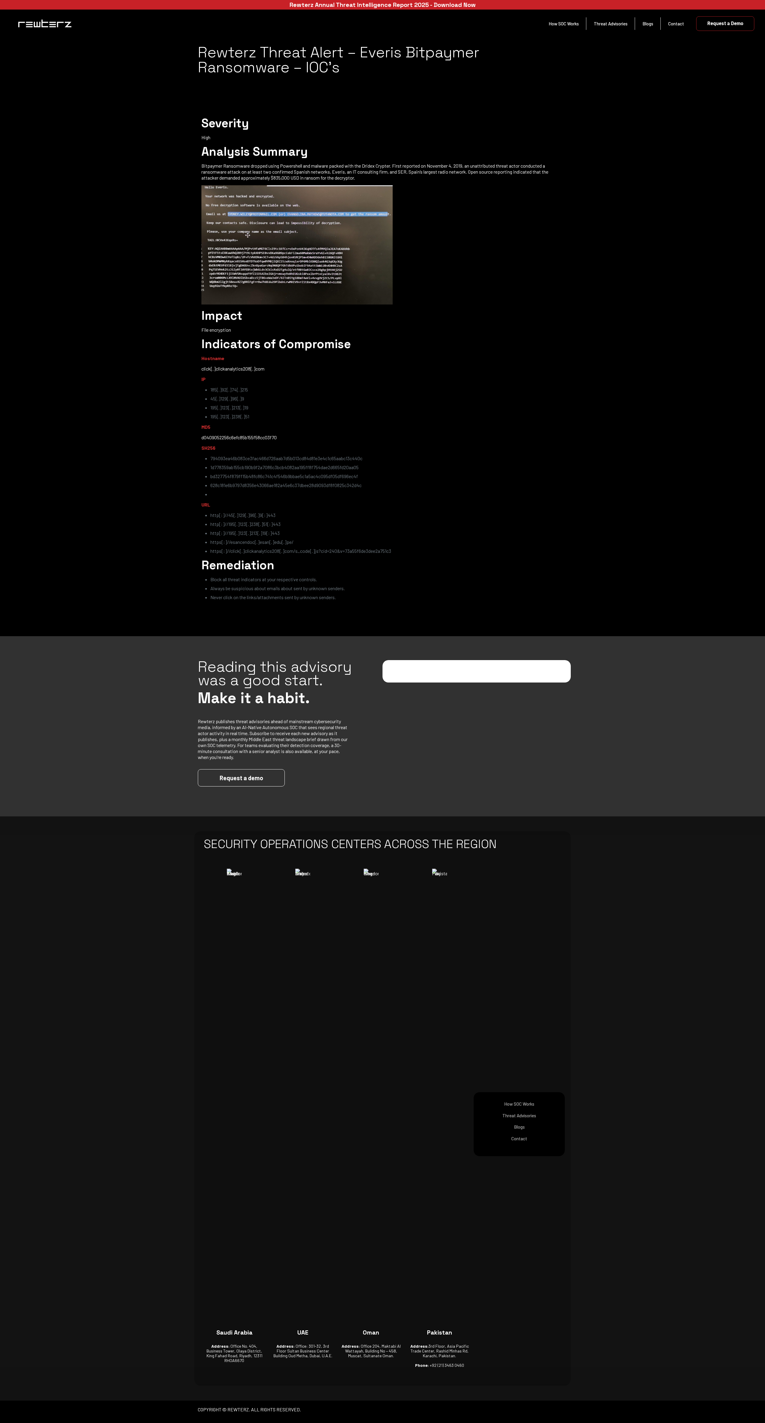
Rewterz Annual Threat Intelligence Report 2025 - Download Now (383, 5)
